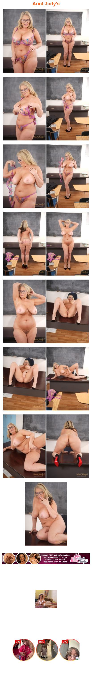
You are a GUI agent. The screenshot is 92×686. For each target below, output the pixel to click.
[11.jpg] (24, 380)
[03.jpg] (24, 110)
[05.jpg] (24, 177)
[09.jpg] (24, 313)
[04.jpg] (67, 110)
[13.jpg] (24, 447)
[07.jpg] (24, 245)
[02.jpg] (67, 42)
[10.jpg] (67, 313)
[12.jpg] (67, 380)
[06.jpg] (67, 177)
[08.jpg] (67, 245)
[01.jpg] (24, 42)
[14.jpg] (67, 447)
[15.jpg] (46, 515)
